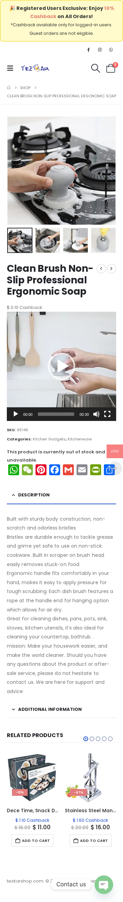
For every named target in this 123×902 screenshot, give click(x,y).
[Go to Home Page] (9, 88)
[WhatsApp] (111, 49)
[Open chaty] (104, 880)
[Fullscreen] (107, 414)
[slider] (56, 414)
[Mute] (96, 414)
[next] (111, 268)
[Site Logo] (35, 68)
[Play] (15, 414)
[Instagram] (100, 49)
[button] (12, 68)
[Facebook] (88, 49)
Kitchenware (80, 439)
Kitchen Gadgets (49, 439)
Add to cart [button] (36, 840)
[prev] (101, 268)
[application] (61, 366)
